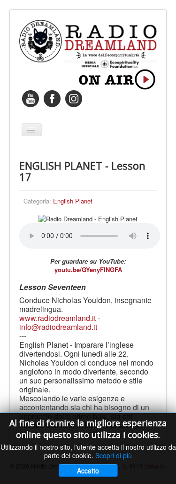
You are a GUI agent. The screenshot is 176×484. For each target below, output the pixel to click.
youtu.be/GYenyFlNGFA (88, 269)
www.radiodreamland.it (57, 317)
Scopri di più (113, 455)
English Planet (72, 200)
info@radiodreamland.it (58, 326)
